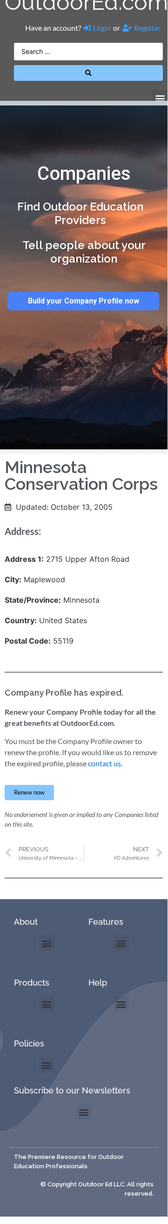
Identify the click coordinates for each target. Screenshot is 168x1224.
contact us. (105, 763)
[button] (160, 97)
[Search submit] (88, 73)
